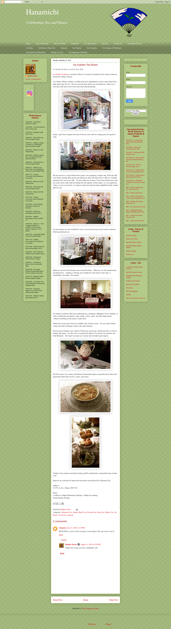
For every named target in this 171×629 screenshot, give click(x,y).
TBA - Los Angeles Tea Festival (135, 207)
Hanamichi (42, 12)
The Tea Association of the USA (135, 298)
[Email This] (54, 503)
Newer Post (57, 599)
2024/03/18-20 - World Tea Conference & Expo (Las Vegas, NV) (135, 182)
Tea (112, 512)
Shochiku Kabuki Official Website (133, 246)
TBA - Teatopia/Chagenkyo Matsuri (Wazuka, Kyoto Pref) (135, 211)
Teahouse (64, 48)
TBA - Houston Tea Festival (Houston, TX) (134, 202)
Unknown (62, 527)
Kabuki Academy (131, 235)
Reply (61, 535)
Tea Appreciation (90, 43)
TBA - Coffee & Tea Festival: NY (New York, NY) (134, 188)
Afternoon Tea (66, 512)
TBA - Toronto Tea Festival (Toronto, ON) (134, 216)
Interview (105, 43)
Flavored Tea (91, 512)
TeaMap (128, 294)
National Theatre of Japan (133, 242)
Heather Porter (65, 509)
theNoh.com (129, 254)
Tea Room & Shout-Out (46, 48)
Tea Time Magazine (132, 291)
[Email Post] (76, 509)
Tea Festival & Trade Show (36, 52)
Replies (64, 540)
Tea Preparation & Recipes (77, 52)
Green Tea (100, 512)
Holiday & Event (57, 52)
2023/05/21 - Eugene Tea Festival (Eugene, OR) (133, 148)
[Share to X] (60, 503)
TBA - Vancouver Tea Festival (135, 221)
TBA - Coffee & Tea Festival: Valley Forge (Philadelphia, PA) (135, 197)
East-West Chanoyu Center (134, 272)
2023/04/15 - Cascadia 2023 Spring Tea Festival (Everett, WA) (134, 142)
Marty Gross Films (131, 239)
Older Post (113, 599)
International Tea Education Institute (134, 276)
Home (28, 43)
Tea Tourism (76, 48)
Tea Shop (29, 48)
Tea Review (118, 43)
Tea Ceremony (92, 48)
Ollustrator (92, 624)
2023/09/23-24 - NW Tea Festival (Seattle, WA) (133, 165)
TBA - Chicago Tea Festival (134, 193)
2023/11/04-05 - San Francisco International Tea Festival (135, 176)
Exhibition (75, 43)
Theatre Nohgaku (131, 251)
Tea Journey (129, 288)
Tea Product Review (134, 43)
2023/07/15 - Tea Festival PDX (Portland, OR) (135, 153)
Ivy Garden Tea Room (61, 74)
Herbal (107, 512)
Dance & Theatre (60, 43)
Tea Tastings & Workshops (111, 48)
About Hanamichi (42, 43)
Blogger (108, 624)
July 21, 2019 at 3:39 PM (76, 528)
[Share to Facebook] (62, 503)
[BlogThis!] (57, 503)
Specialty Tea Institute (132, 284)
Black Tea (82, 512)
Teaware (70, 515)
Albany (75, 512)
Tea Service (62, 515)
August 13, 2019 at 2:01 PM (90, 544)
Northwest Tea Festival (133, 281)
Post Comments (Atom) (90, 608)
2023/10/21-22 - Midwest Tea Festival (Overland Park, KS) (135, 171)
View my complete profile (33, 79)
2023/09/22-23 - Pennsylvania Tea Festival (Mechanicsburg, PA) (135, 159)
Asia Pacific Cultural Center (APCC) (134, 268)
